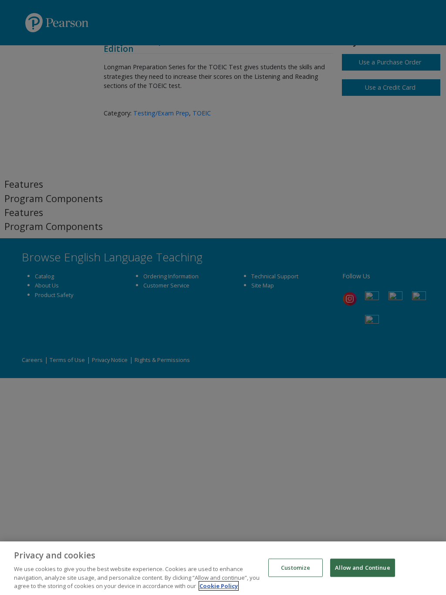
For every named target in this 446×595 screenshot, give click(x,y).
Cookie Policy (218, 586)
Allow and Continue (362, 567)
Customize (295, 567)
